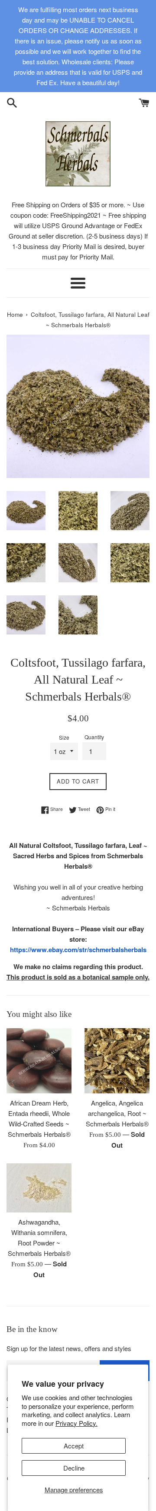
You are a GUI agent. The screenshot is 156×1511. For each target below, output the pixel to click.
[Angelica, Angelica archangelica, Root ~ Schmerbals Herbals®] (117, 1060)
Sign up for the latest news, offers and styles (68, 1348)
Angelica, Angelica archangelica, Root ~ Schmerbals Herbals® (117, 1113)
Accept (74, 1445)
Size (64, 737)
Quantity (94, 737)
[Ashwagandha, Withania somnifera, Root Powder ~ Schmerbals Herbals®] (39, 1187)
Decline (73, 1467)
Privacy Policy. (76, 1423)
